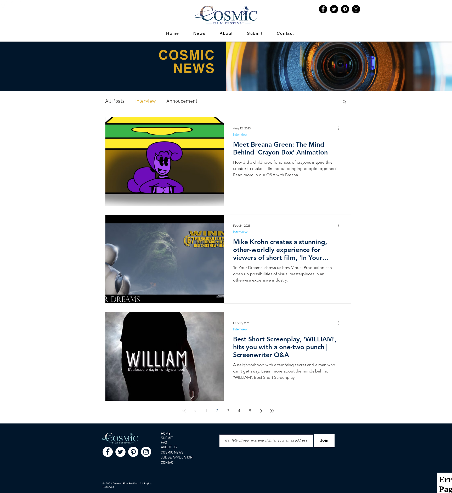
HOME (166, 434)
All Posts (115, 101)
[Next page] (261, 411)
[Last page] (272, 411)
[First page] (184, 411)
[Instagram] (16, 5)
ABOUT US (169, 447)
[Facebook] (108, 452)
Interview (145, 101)
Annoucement (181, 101)
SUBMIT (167, 438)
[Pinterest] (345, 9)
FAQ (164, 442)
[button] (344, 102)
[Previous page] (195, 411)
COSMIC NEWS (172, 452)
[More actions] (340, 128)
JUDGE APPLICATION (177, 457)
